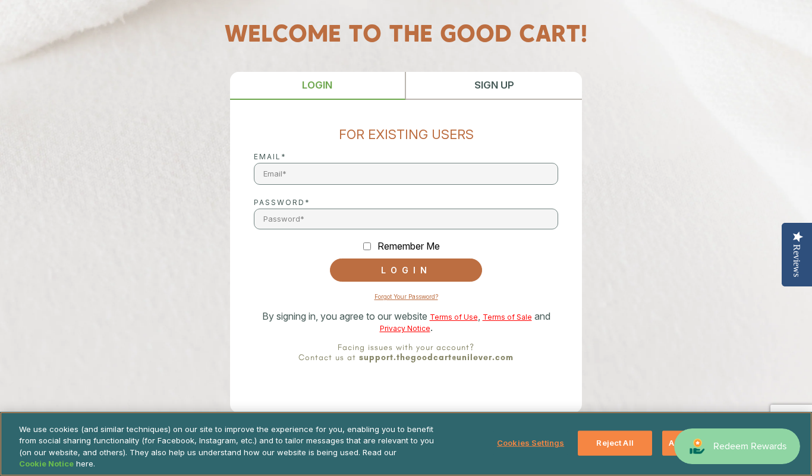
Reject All (614, 442)
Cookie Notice (46, 463)
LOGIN (317, 85)
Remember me (408, 246)
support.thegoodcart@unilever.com (436, 357)
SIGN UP (494, 85)
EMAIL (267, 156)
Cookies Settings (530, 442)
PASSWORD (279, 202)
